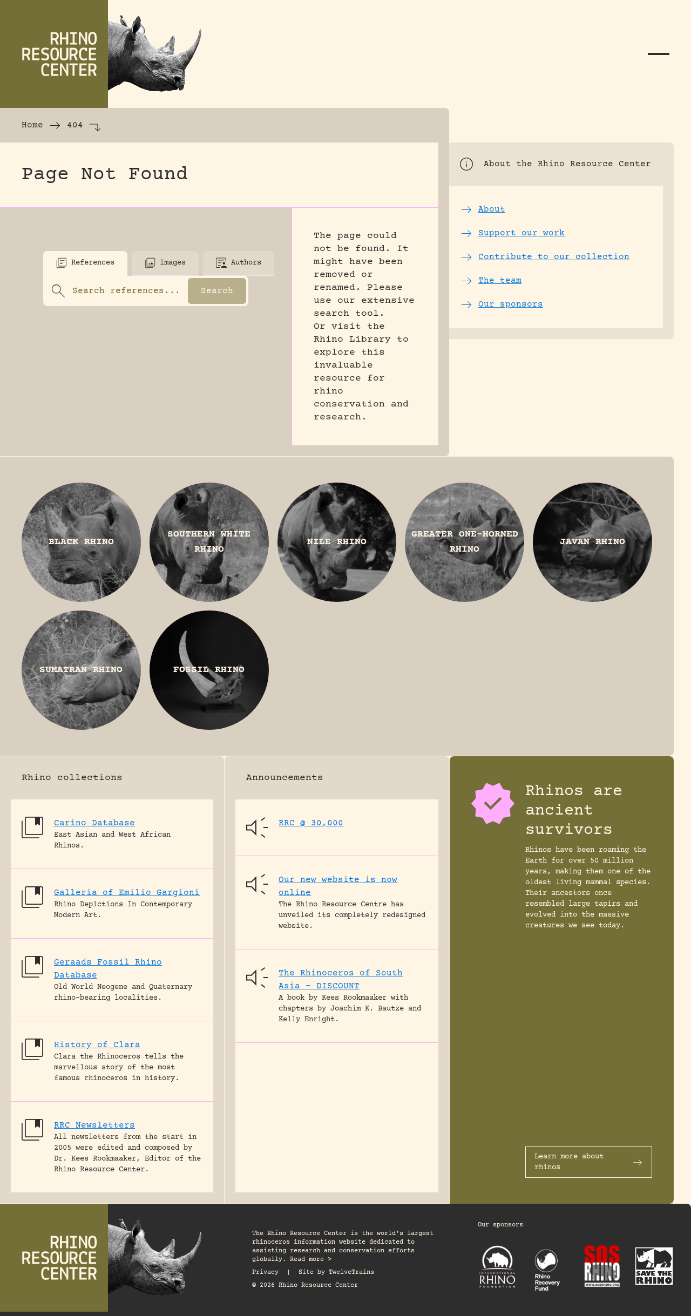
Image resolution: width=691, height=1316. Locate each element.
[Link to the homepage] (108, 54)
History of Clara (97, 1045)
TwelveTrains (351, 1272)
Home (32, 125)
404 (75, 125)
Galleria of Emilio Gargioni (127, 893)
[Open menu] (658, 54)
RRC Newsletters (94, 1125)
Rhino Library (352, 339)
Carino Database (94, 823)
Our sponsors (500, 1225)
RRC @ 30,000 (311, 823)
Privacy (265, 1272)
